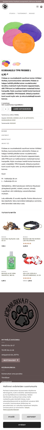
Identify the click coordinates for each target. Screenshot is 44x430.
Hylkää (11, 417)
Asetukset (31, 417)
